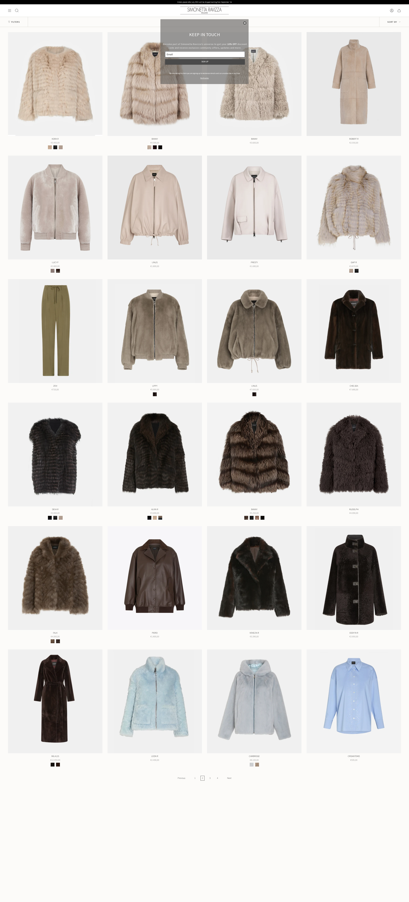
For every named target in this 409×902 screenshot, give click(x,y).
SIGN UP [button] (204, 61)
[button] (245, 23)
